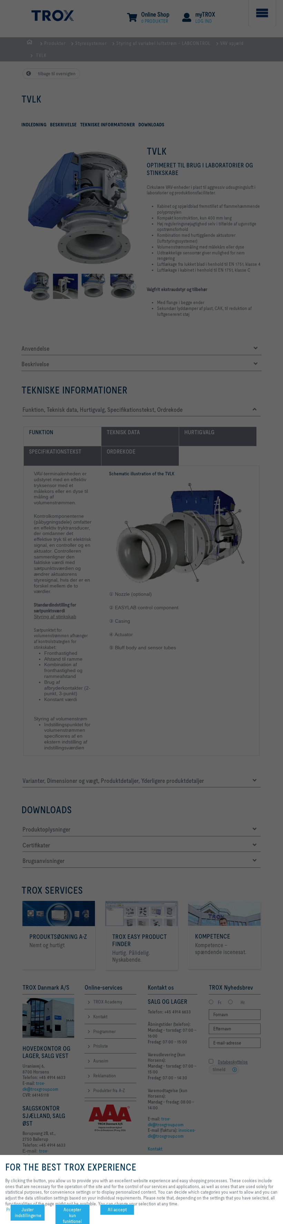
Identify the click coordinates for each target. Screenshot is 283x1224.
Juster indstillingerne (28, 1212)
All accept (117, 1209)
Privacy (13, 1209)
